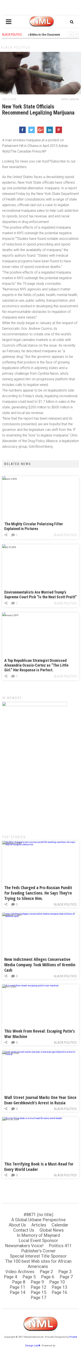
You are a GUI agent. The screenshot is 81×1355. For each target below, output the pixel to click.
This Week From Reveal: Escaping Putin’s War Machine (39, 1033)
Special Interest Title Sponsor (38, 1256)
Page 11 (17, 1287)
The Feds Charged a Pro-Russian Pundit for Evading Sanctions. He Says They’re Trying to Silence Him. (38, 893)
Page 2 (46, 1271)
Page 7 (66, 1276)
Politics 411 (60, 1245)
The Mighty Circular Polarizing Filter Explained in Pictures (33, 526)
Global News (52, 1230)
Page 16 (59, 1292)
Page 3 (64, 1271)
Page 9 (37, 1282)
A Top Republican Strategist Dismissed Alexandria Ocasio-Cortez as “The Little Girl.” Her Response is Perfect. (36, 665)
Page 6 (47, 1276)
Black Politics (15, 47)
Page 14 (17, 1292)
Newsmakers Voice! (24, 1245)
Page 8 (18, 1282)
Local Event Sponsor (38, 1240)
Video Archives (19, 1271)
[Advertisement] (40, 784)
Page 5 (29, 1276)
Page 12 (38, 1287)
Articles (38, 1225)
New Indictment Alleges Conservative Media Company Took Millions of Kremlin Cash (39, 964)
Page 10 (57, 1282)
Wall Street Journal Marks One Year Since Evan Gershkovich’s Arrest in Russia (40, 1100)
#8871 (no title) (38, 1214)
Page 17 (38, 1297)
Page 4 (10, 1276)
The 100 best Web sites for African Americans (38, 1264)
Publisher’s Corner (38, 1250)
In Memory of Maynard (38, 1235)
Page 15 (38, 1292)
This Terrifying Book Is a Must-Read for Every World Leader (38, 1166)
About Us (17, 1225)
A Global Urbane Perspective (38, 1219)
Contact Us (23, 1230)
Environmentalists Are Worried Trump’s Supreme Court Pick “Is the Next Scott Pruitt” (40, 594)
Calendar (60, 1225)
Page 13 (59, 1287)
